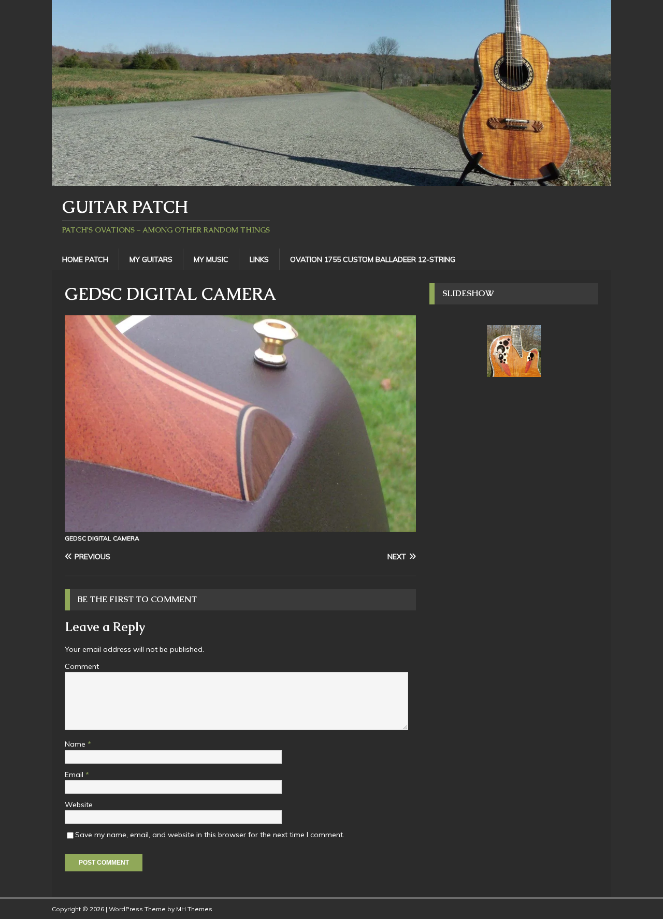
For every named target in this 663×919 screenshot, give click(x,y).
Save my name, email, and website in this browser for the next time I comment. (209, 834)
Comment (82, 666)
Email (75, 774)
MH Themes (194, 909)
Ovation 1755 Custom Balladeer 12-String (372, 259)
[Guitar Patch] (331, 179)
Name (76, 744)
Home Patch (85, 259)
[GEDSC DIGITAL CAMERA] (240, 525)
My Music (211, 259)
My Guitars (150, 259)
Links (259, 259)
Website (79, 804)
